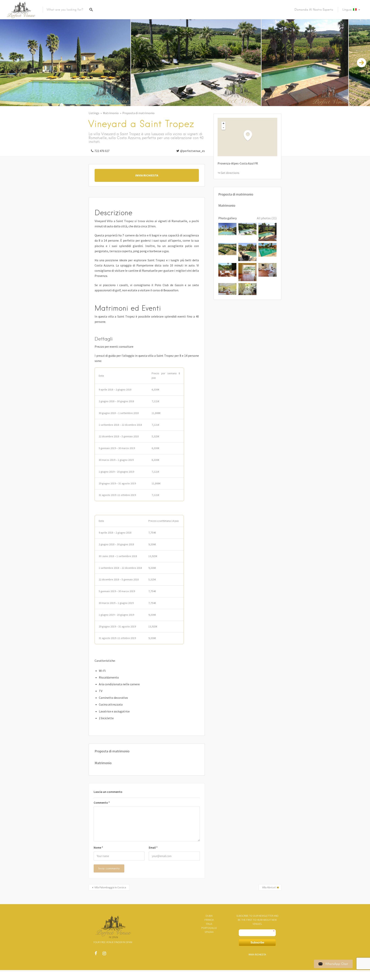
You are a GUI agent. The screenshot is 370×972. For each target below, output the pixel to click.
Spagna (209, 932)
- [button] (224, 127)
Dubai (209, 915)
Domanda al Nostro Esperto (313, 9)
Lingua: (347, 9)
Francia (209, 919)
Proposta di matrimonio (138, 113)
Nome (98, 847)
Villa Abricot (269, 887)
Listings (94, 113)
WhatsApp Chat (336, 964)
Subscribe (257, 942)
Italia (209, 924)
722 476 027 (101, 151)
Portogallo (209, 928)
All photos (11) (267, 218)
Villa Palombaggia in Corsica (110, 887)
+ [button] (224, 123)
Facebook (96, 954)
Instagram (104, 954)
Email (153, 847)
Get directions (230, 173)
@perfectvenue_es (192, 151)
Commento (102, 802)
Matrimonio (111, 113)
